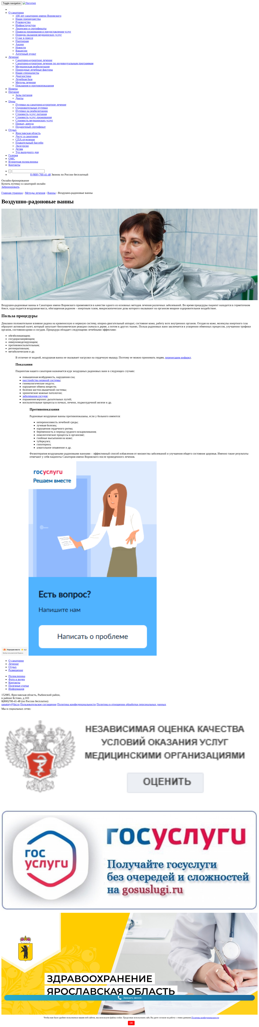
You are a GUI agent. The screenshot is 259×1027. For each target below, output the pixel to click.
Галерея (13, 155)
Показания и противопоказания (35, 85)
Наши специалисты (27, 72)
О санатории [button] (16, 12)
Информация (16, 688)
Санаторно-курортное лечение (34, 60)
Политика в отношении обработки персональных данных (131, 704)
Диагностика (23, 76)
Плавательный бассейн (29, 142)
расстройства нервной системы (41, 380)
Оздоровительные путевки (32, 107)
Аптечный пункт (26, 53)
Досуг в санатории (27, 136)
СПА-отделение (25, 139)
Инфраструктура (26, 25)
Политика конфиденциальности (205, 1017)
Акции (20, 44)
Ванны (51, 192)
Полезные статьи (18, 685)
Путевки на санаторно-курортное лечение (41, 104)
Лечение (13, 663)
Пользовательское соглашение (38, 704)
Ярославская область (28, 133)
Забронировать (10, 186)
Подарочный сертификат (31, 126)
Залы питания (24, 95)
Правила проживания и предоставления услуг (43, 31)
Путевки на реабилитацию (32, 110)
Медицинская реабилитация (33, 66)
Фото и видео (16, 679)
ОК (131, 1023)
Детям (19, 149)
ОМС (11, 158)
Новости (21, 47)
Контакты (14, 164)
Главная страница (12, 192)
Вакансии (21, 50)
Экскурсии (22, 145)
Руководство (23, 22)
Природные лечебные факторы (34, 69)
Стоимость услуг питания (31, 114)
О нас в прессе (24, 37)
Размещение (15, 670)
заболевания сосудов (35, 396)
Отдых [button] (12, 129)
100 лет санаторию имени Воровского (38, 15)
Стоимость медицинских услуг (34, 120)
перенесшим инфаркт (178, 357)
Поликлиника (16, 676)
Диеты (19, 98)
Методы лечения (26, 82)
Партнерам (22, 41)
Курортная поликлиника (23, 161)
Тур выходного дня (27, 152)
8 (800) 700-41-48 (40, 174)
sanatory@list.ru (10, 704)
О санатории (16, 660)
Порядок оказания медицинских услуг (39, 34)
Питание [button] (13, 91)
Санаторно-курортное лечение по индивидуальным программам (54, 63)
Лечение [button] (13, 57)
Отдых (12, 667)
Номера (13, 88)
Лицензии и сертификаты (31, 28)
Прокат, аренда (25, 123)
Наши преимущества (28, 18)
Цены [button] (11, 101)
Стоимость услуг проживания (34, 117)
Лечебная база (24, 79)
